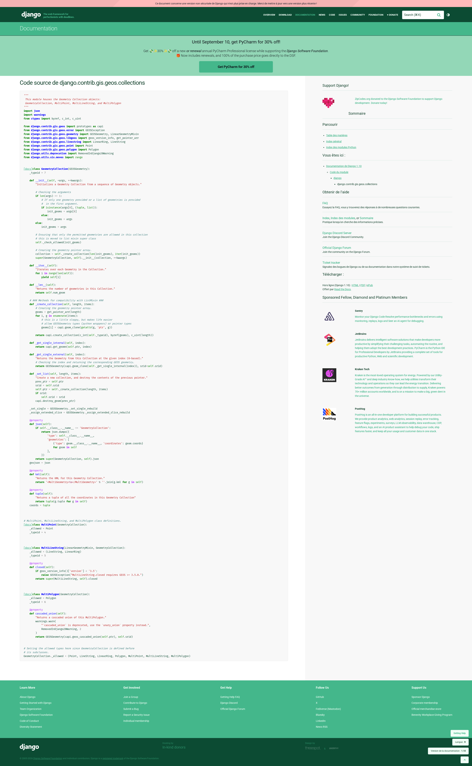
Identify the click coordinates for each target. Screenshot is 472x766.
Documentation (305, 14)
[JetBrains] (329, 345)
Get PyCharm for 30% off (236, 67)
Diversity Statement (31, 726)
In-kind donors (173, 747)
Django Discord (229, 702)
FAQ (325, 203)
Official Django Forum (336, 248)
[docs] (28, 169)
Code (332, 14)
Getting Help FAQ (230, 696)
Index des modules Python (341, 147)
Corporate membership (425, 702)
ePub (370, 285)
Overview (269, 14)
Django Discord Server (336, 233)
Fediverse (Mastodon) (328, 708)
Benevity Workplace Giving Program (432, 714)
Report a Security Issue (136, 714)
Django (31, 15)
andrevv (338, 748)
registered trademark (113, 758)
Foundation (376, 14)
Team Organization (30, 708)
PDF (362, 285)
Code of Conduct (29, 720)
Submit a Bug (131, 708)
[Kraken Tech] (329, 381)
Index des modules (343, 218)
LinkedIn (321, 720)
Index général (333, 141)
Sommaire (366, 218)
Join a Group (130, 696)
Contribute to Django (135, 702)
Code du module (339, 172)
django (337, 178)
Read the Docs (342, 289)
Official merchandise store (426, 708)
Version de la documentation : (448, 751)
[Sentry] (329, 321)
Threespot (313, 748)
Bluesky (320, 714)
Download (285, 14)
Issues (343, 14)
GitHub (320, 696)
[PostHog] (329, 419)
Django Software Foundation (36, 714)
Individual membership (136, 720)
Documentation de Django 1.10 (344, 166)
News (322, 14)
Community (357, 14)
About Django (27, 696)
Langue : (460, 742)
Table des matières (336, 135)
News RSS (321, 726)
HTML (355, 285)
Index (325, 218)
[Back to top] (464, 760)
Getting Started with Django (35, 702)
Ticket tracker (331, 262)
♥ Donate (392, 14)
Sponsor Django (421, 696)
